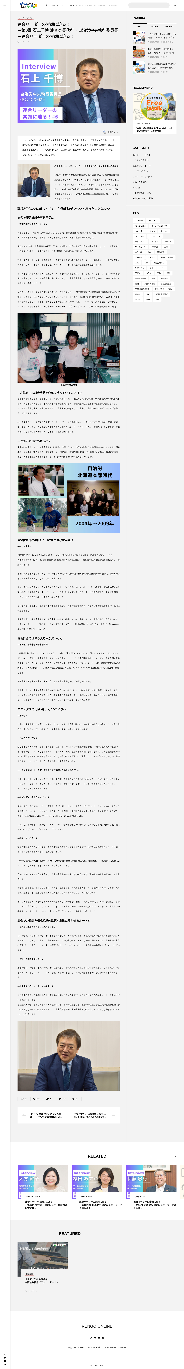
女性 (151, 268)
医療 (137, 263)
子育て (137, 273)
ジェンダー (139, 236)
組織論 (137, 294)
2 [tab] (154, 117)
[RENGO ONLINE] (28, 5)
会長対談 (138, 252)
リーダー (167, 242)
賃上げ (137, 300)
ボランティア (140, 242)
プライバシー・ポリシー (115, 1347)
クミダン (164, 231)
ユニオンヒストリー (142, 166)
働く (149, 252)
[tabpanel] (154, 113)
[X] (5, 1354)
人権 (166, 247)
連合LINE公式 (94, 1347)
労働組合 (151, 257)
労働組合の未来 (167, 257)
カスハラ (138, 231)
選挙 (157, 300)
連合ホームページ (76, 1347)
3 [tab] (157, 117)
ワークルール (140, 247)
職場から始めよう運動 (143, 198)
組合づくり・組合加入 (164, 289)
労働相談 (138, 257)
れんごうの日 (140, 226)
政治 (168, 273)
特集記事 (164, 57)
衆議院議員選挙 (161, 294)
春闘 (153, 278)
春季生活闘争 (140, 278)
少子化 (148, 273)
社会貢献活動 (166, 284)
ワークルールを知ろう (143, 177)
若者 (148, 294)
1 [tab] (152, 117)
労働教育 (160, 252)
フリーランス (155, 236)
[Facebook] (5, 1358)
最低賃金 (164, 278)
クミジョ (151, 231)
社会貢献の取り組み (142, 193)
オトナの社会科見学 (159, 226)
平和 (159, 273)
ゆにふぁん (152, 221)
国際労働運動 (159, 263)
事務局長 (154, 247)
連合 (148, 300)
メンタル (154, 242)
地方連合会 (139, 268)
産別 (137, 284)
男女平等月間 (149, 284)
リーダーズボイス (141, 171)
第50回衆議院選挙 (142, 289)
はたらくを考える (141, 160)
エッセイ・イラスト (142, 155)
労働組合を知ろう (168, 42)
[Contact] (5, 1364)
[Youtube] (5, 1361)
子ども (161, 268)
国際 (146, 263)
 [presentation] (173, 1156)
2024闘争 (139, 221)
